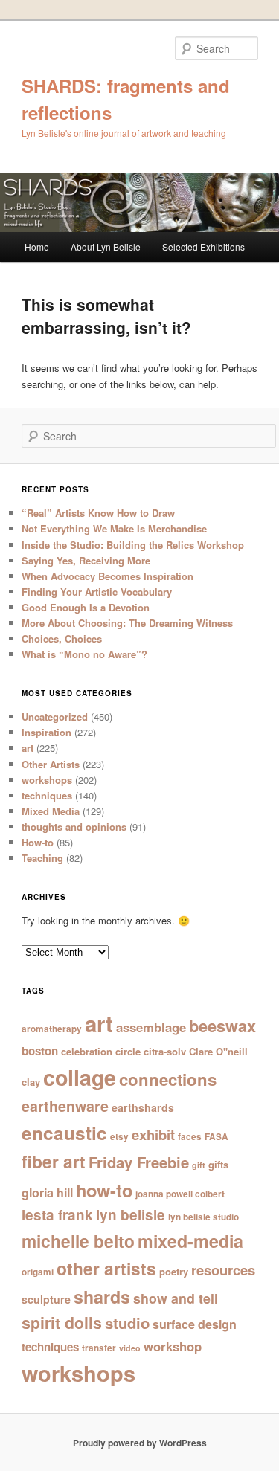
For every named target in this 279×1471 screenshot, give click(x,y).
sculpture (46, 1299)
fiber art (54, 1161)
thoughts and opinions (74, 827)
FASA (216, 1136)
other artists (106, 1268)
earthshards (143, 1107)
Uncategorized (55, 716)
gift (198, 1165)
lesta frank (57, 1215)
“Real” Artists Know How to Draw (98, 513)
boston (40, 1051)
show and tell (175, 1298)
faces (190, 1136)
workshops (47, 780)
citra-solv (165, 1051)
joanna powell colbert (180, 1194)
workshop (173, 1346)
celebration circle (101, 1051)
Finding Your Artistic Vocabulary (97, 592)
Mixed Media (51, 811)
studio (127, 1322)
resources (223, 1270)
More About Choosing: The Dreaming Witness (127, 623)
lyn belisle (130, 1215)
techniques (47, 795)
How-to (38, 842)
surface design (195, 1324)
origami (38, 1272)
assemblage (151, 1027)
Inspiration (46, 732)
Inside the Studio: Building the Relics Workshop (133, 545)
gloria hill (47, 1192)
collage (79, 1077)
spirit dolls (62, 1322)
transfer (99, 1348)
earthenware (65, 1105)
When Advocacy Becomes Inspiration (107, 576)
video (130, 1347)
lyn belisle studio (203, 1217)
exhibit (153, 1134)
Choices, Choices (62, 638)
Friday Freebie (139, 1162)
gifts (218, 1164)
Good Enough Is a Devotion (86, 607)
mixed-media (190, 1241)
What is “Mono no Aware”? (84, 654)
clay (31, 1082)
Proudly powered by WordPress (140, 1442)
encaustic (64, 1132)
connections (168, 1079)
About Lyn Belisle (106, 246)
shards (102, 1296)
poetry (173, 1271)
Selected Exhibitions (203, 246)
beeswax (222, 1025)
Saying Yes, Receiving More (86, 560)
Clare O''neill (218, 1051)
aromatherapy (52, 1029)
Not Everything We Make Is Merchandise (114, 528)
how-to (104, 1190)
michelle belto (78, 1241)
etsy (119, 1136)
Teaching (42, 858)
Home (37, 246)
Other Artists (51, 764)
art (27, 748)
